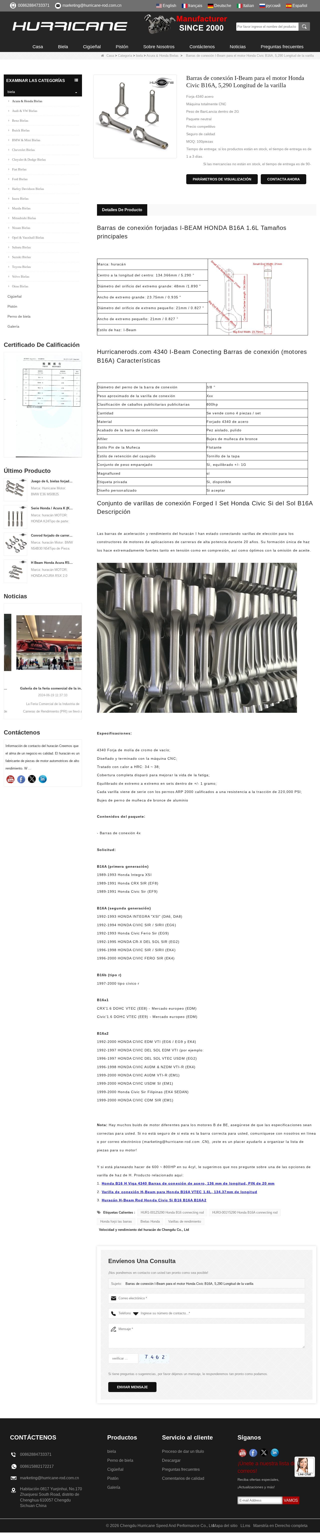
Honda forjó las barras (116, 1221)
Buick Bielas (21, 130)
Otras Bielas (20, 286)
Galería (13, 326)
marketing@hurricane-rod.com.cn (92, 5)
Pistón (122, 46)
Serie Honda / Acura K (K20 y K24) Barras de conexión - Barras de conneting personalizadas (52, 508)
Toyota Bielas (21, 267)
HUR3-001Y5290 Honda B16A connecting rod (245, 1212)
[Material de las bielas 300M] (42, 406)
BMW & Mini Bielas (26, 140)
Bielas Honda (150, 1221)
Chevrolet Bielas (23, 150)
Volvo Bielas (20, 276)
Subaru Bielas (21, 247)
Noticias (238, 46)
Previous (6, 397)
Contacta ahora (283, 179)
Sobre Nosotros (158, 46)
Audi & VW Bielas (24, 111)
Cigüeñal (92, 46)
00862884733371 (34, 5)
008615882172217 (37, 1466)
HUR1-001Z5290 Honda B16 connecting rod (172, 1212)
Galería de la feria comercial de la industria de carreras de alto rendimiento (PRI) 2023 (43, 688)
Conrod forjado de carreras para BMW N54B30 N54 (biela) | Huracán (52, 535)
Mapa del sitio (225, 1526)
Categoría (125, 55)
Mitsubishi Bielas (24, 218)
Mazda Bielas (21, 208)
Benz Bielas (20, 120)
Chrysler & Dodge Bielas (29, 159)
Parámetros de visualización (222, 179)
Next (80, 397)
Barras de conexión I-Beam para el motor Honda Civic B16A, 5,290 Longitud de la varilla (189, 1284)
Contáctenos (202, 46)
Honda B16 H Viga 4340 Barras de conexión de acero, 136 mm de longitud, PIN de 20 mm (188, 1183)
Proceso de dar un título (183, 1451)
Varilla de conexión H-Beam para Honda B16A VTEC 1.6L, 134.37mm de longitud (179, 1192)
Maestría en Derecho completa (280, 1526)
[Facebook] (21, 779)
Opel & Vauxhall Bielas (28, 237)
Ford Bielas (20, 179)
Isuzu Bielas (20, 198)
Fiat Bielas (19, 169)
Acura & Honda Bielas (162, 55)
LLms (245, 1526)
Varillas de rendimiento (184, 1221)
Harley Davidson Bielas (28, 189)
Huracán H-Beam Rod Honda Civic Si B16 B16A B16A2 (154, 1200)
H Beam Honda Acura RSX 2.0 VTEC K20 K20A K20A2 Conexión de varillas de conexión (52, 563)
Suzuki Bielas (21, 257)
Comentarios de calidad (183, 1478)
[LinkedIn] (42, 779)
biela (139, 55)
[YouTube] (10, 779)
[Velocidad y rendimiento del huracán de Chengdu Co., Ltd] (121, 26)
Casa (37, 46)
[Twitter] (32, 779)
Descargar (171, 1460)
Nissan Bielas (21, 228)
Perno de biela (19, 316)
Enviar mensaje (132, 1387)
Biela (63, 46)
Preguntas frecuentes (282, 46)
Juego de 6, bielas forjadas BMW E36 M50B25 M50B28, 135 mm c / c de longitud (52, 481)
